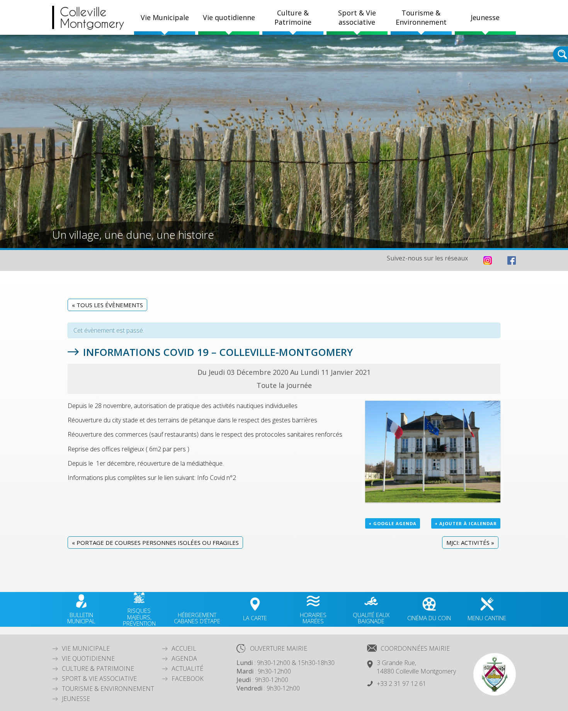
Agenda (184, 658)
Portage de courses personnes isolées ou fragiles (155, 542)
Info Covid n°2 (216, 477)
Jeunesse (76, 698)
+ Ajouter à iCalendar (466, 523)
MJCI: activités (470, 542)
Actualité (187, 668)
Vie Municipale (86, 648)
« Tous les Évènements (107, 305)
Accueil (184, 648)
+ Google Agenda (393, 523)
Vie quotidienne (88, 658)
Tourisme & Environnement (108, 688)
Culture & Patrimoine (292, 17)
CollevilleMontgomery (92, 17)
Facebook (188, 678)
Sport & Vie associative (99, 678)
